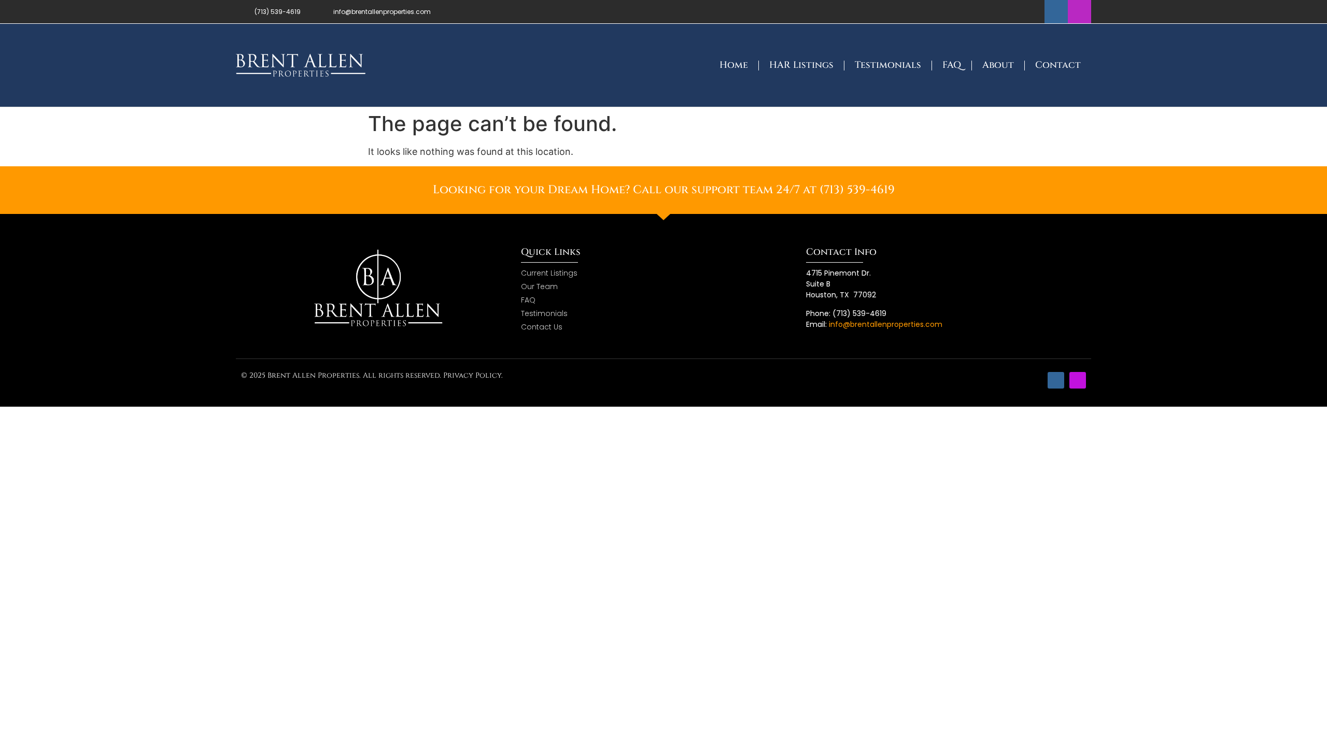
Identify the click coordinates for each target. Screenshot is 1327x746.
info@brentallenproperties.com (885, 324)
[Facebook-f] (1056, 11)
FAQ (951, 65)
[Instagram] (1079, 11)
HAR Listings (801, 65)
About (998, 65)
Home (733, 65)
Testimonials (888, 65)
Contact (1058, 65)
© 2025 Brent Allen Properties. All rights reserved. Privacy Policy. (372, 375)
